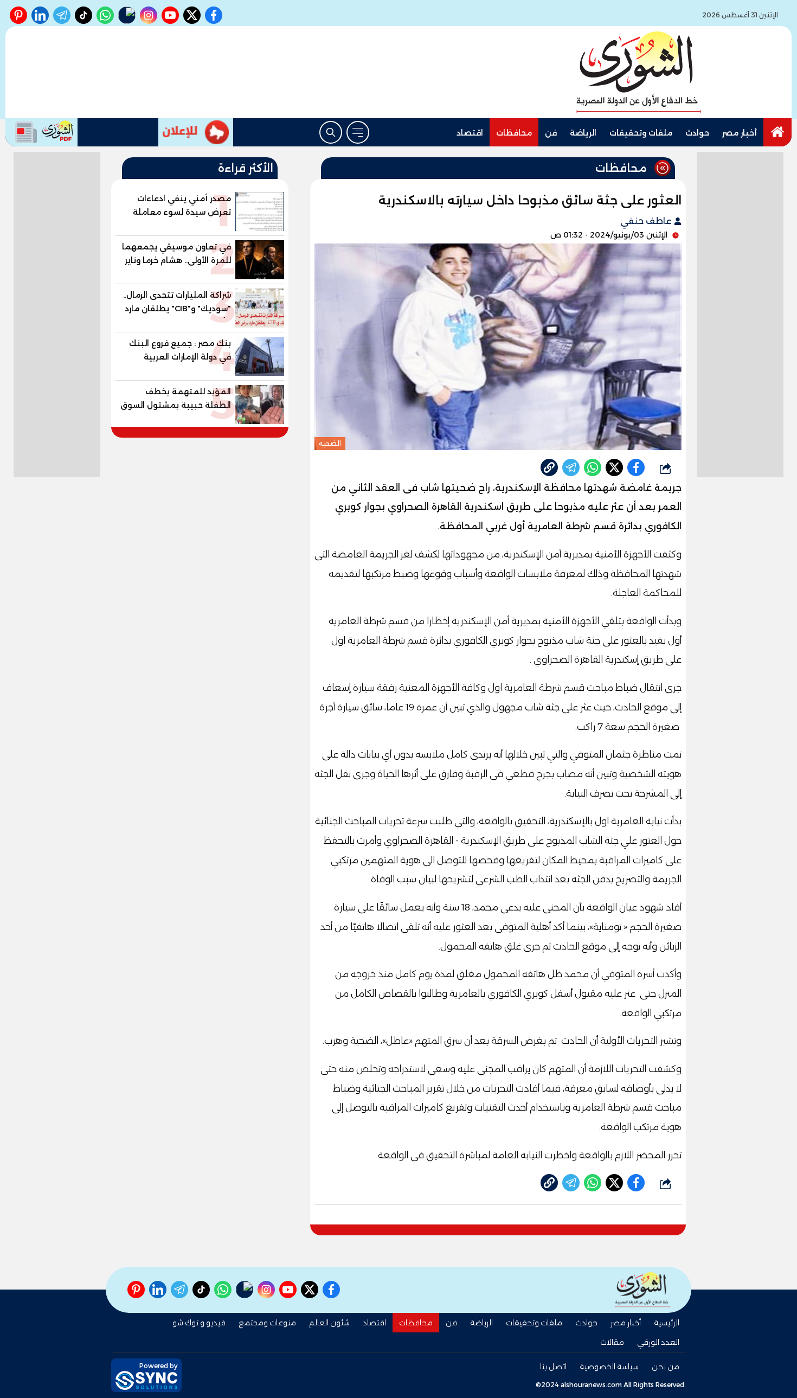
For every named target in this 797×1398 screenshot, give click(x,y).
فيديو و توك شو (199, 1323)
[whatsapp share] (592, 467)
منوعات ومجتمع (267, 1323)
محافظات (514, 133)
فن (551, 133)
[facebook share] (636, 467)
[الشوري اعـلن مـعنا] (195, 132)
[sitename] (642, 1289)
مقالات (612, 1342)
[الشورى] (638, 72)
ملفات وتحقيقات (640, 133)
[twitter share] (614, 467)
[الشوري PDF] (41, 132)
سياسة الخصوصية (609, 1366)
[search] (330, 132)
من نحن (665, 1366)
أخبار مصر (739, 133)
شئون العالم (329, 1323)
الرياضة (583, 133)
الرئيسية (666, 1323)
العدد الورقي (658, 1342)
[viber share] (571, 467)
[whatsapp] (549, 467)
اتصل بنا (553, 1366)
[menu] (357, 132)
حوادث (697, 133)
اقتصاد (470, 133)
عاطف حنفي (647, 221)
